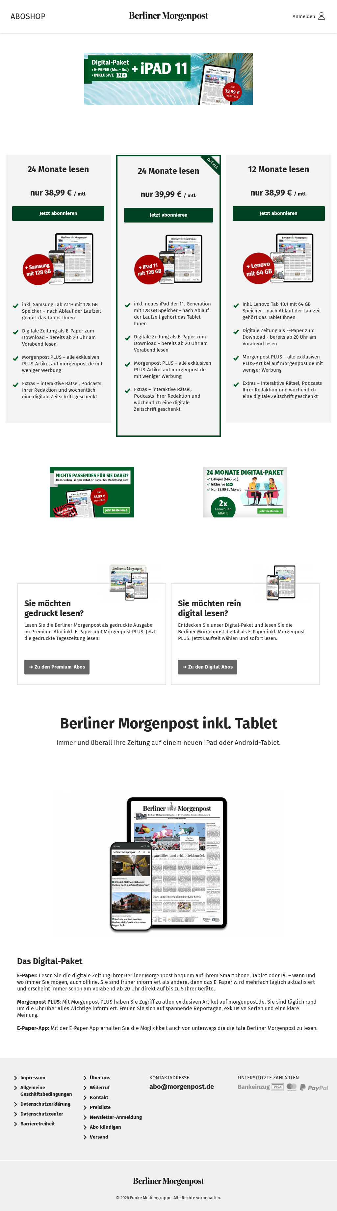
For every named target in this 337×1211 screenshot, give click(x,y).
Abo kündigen (105, 1127)
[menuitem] (300, 16)
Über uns (100, 1078)
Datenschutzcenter (41, 1114)
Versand (99, 1137)
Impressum (32, 1078)
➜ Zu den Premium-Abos (57, 667)
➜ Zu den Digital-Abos (208, 667)
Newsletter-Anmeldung (116, 1117)
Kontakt (99, 1097)
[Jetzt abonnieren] (58, 258)
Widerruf (100, 1088)
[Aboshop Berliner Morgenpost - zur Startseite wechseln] (168, 16)
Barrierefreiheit (37, 1124)
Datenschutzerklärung (45, 1104)
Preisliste (100, 1107)
